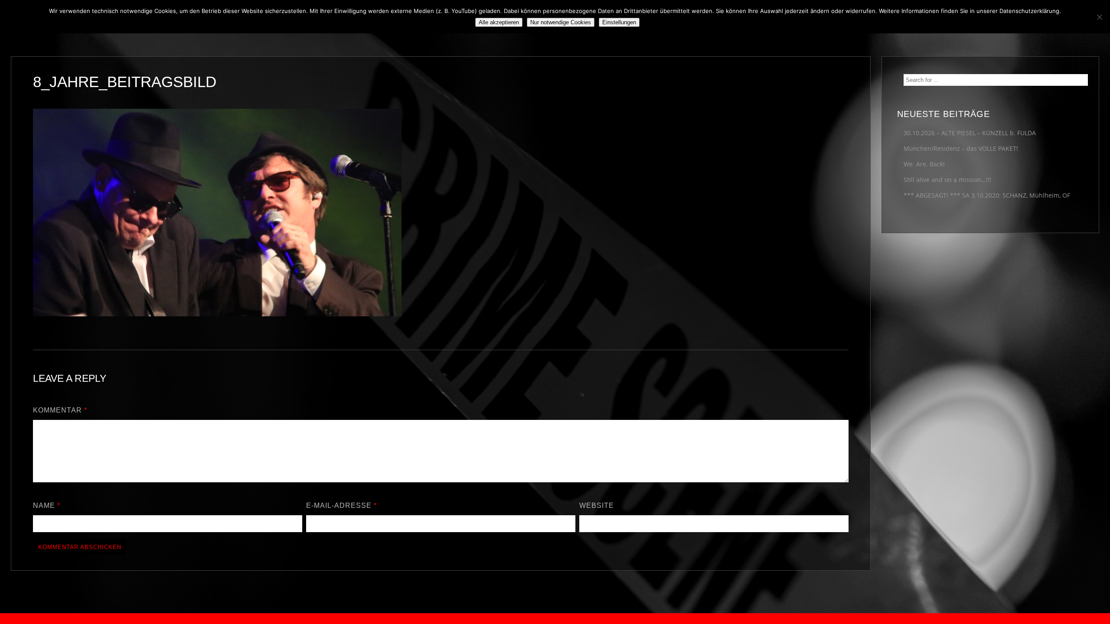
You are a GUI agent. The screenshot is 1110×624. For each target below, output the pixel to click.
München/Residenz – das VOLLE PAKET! (961, 148)
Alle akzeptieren (499, 22)
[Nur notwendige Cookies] (1099, 17)
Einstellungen (619, 22)
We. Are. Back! (924, 164)
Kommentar (60, 410)
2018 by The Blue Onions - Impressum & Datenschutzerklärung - (555, 618)
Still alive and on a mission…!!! (947, 180)
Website (596, 505)
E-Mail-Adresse (341, 505)
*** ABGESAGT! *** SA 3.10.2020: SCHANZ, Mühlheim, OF (987, 195)
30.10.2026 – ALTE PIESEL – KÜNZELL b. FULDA (970, 133)
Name (46, 505)
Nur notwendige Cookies (560, 22)
